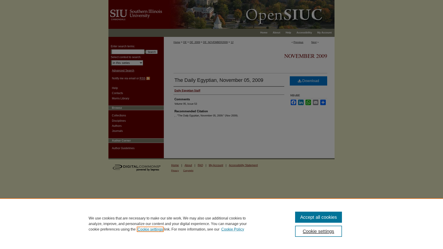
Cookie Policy (232, 229)
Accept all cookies (318, 217)
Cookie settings (150, 229)
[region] (221, 223)
